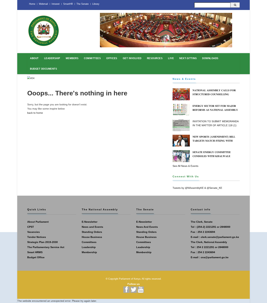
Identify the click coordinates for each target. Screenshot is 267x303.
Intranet (56, 4)
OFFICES (111, 58)
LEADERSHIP (52, 58)
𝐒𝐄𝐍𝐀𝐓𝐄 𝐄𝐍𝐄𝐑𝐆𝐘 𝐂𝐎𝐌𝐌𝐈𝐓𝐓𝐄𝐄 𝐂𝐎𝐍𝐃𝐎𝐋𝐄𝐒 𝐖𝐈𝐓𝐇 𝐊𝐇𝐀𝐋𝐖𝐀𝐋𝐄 (212, 154)
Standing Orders (92, 231)
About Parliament (38, 221)
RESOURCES (155, 58)
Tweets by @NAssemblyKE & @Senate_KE (197, 187)
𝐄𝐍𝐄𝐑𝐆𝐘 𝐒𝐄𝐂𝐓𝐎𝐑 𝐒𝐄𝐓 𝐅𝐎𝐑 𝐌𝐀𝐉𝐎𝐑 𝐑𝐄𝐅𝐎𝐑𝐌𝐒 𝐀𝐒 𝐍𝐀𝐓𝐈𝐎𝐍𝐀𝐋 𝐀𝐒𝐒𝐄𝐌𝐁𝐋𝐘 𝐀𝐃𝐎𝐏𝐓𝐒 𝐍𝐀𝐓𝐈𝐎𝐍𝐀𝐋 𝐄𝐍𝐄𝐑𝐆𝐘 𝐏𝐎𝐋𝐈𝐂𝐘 (216, 109)
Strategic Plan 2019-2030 (42, 242)
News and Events (92, 226)
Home (32, 4)
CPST (30, 226)
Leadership (89, 247)
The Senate (82, 4)
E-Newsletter (89, 221)
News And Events (147, 226)
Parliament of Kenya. (130, 278)
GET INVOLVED (132, 58)
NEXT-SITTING (188, 58)
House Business (92, 237)
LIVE (171, 58)
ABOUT (34, 58)
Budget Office (35, 257)
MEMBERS (72, 58)
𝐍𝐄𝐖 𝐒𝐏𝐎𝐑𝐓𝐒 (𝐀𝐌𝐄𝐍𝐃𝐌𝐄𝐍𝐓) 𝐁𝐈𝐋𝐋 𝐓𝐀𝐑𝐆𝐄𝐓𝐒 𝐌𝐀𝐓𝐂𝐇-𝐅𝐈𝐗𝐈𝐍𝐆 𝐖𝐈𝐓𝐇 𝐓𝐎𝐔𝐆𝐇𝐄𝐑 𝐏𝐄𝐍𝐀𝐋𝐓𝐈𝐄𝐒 (214, 140)
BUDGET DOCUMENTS (43, 68)
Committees (89, 242)
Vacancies (33, 231)
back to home (35, 112)
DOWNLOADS (210, 58)
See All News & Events (185, 165)
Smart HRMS (35, 252)
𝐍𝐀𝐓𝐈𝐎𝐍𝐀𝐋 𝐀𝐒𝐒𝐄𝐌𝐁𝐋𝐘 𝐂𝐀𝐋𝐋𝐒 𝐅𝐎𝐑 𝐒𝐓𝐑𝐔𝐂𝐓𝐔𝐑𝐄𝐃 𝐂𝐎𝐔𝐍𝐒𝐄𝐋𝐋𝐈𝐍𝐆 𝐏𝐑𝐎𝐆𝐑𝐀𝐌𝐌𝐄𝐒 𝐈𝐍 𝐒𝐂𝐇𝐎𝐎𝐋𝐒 (214, 94)
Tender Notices (36, 237)
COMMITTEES (92, 58)
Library (95, 4)
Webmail (43, 4)
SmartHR (68, 4)
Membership (89, 252)
